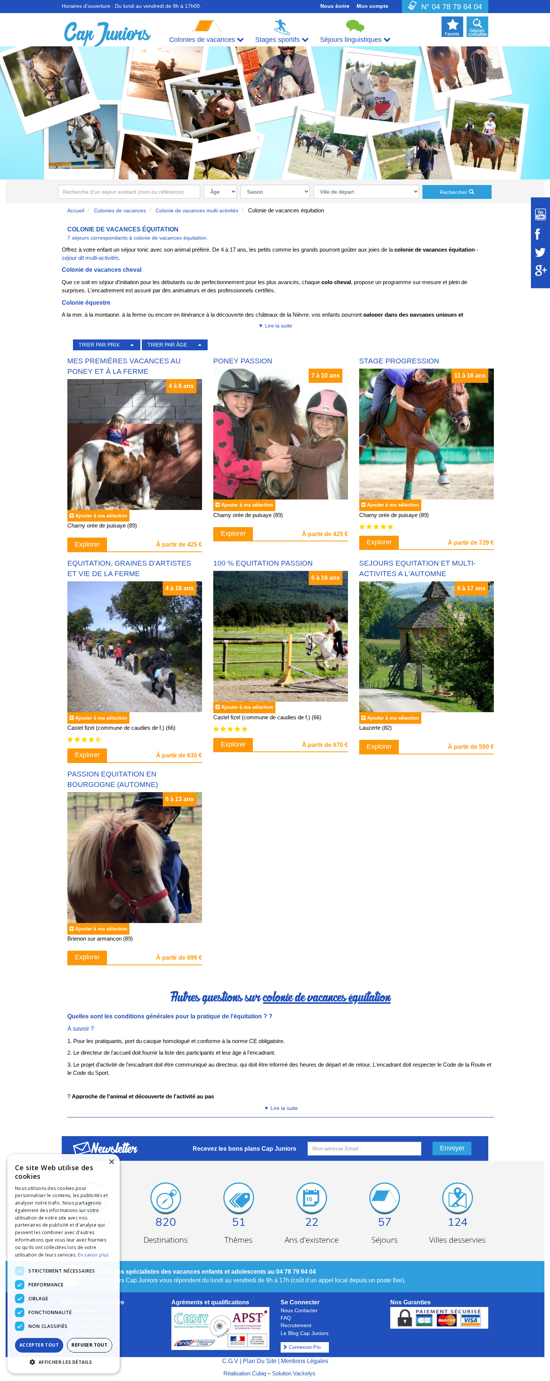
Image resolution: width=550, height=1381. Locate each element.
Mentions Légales (304, 1361)
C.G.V (230, 1361)
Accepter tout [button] (39, 1345)
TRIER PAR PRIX (99, 345)
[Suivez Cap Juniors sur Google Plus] (540, 270)
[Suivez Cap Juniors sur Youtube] (540, 214)
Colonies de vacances (120, 210)
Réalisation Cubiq (244, 1373)
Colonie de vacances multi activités (197, 210)
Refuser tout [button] (89, 1345)
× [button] (111, 1162)
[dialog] (63, 1264)
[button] (63, 1361)
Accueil (75, 210)
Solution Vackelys (293, 1373)
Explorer (87, 544)
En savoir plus (93, 1255)
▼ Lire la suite (275, 326)
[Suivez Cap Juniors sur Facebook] (540, 234)
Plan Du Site (259, 1361)
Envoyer (452, 1148)
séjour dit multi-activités (90, 258)
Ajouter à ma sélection (101, 516)
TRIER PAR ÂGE (167, 345)
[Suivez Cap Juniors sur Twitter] (540, 252)
